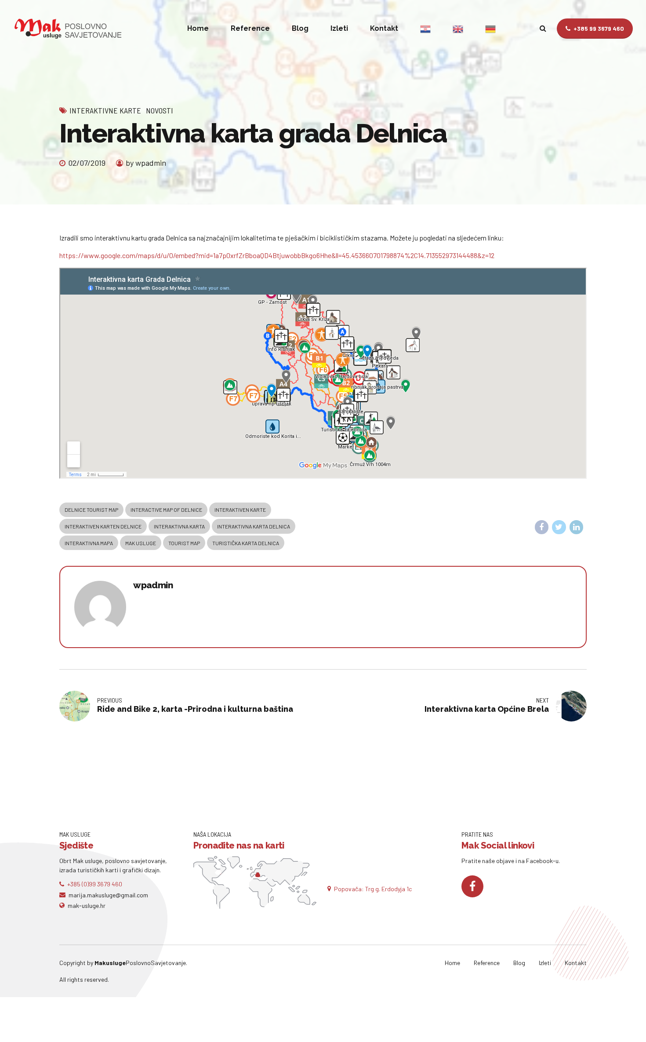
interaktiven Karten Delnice (103, 526)
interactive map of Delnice (166, 509)
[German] (490, 28)
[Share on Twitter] (559, 527)
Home (198, 28)
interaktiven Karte (240, 509)
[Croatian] (425, 28)
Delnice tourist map (91, 509)
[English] (458, 28)
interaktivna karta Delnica (253, 526)
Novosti (159, 110)
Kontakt (384, 28)
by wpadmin (146, 163)
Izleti (339, 28)
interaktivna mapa (89, 543)
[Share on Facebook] (542, 527)
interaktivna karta (179, 526)
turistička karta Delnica (245, 543)
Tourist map (184, 543)
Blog (300, 28)
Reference (250, 28)
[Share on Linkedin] (577, 527)
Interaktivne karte (105, 110)
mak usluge (140, 543)
